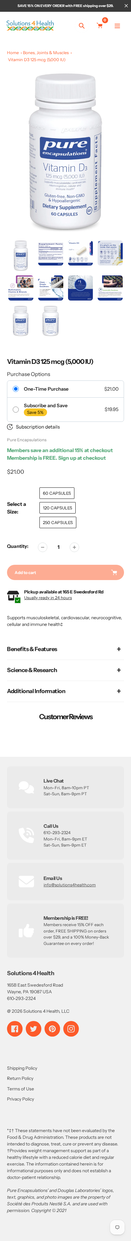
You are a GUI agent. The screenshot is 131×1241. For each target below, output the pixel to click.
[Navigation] (117, 25)
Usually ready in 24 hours (48, 597)
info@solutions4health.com (70, 884)
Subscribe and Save (46, 405)
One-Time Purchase (46, 389)
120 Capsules (57, 507)
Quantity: (17, 546)
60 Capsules (57, 493)
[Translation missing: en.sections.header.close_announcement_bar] (126, 6)
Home (13, 52)
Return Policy (20, 1078)
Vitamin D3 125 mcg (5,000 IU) (37, 59)
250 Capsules (58, 522)
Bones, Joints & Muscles (46, 52)
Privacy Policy (20, 1099)
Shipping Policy (22, 1068)
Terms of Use (20, 1089)
